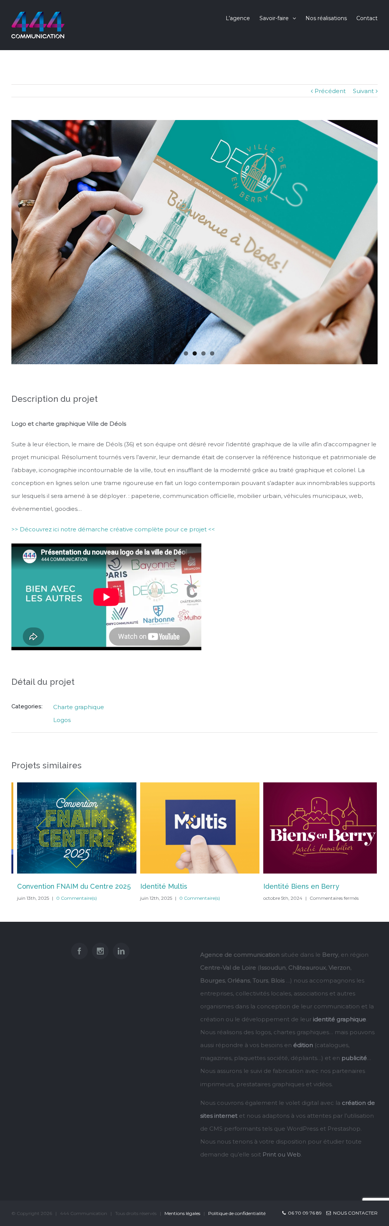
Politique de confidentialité (237, 1213)
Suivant (363, 91)
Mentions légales (182, 1213)
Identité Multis (158, 886)
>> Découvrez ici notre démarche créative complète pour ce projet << (113, 529)
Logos (62, 720)
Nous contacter (354, 1213)
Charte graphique (78, 707)
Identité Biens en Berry (296, 886)
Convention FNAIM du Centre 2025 (68, 886)
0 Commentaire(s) (71, 898)
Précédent (330, 91)
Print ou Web (281, 1154)
